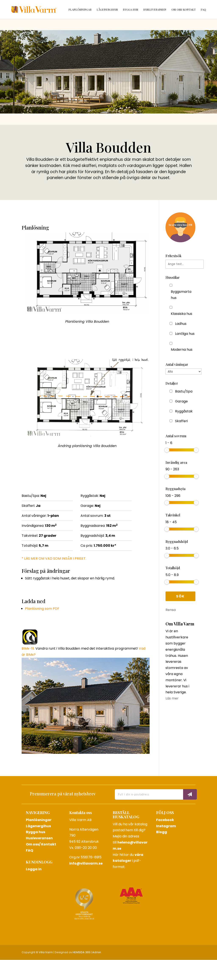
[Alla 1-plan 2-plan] (184, 372)
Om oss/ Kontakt (41, 844)
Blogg (161, 832)
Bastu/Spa (183, 391)
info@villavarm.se (86, 863)
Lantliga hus (185, 333)
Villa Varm (46, 952)
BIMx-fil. (28, 648)
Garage (181, 401)
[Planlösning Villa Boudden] (87, 311)
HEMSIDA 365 (81, 952)
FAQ (203, 9)
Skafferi (181, 421)
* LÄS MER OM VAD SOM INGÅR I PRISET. (54, 558)
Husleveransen (154, 9)
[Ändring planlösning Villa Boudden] (87, 436)
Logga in (34, 869)
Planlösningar (80, 9)
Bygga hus (130, 9)
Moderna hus (181, 349)
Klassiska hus (181, 313)
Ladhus (180, 323)
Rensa (171, 609)
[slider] (166, 450)
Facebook (165, 819)
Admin (96, 952)
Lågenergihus (107, 9)
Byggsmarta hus (181, 294)
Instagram (166, 826)
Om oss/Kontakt (183, 9)
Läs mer (172, 698)
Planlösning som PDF (42, 608)
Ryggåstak (184, 411)
